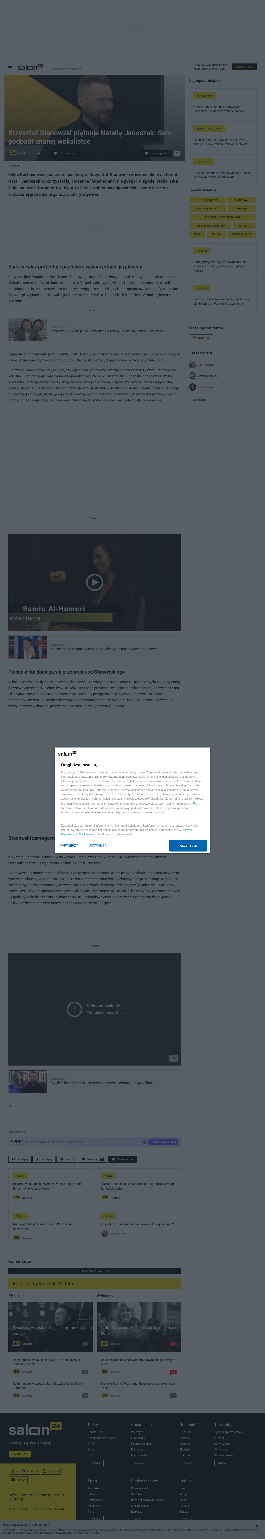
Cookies (84, 834)
